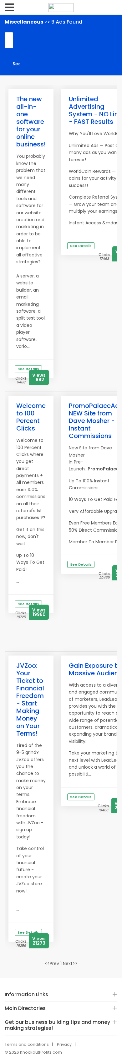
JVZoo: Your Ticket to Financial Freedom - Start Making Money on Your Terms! (30, 699)
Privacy (64, 1044)
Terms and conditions (27, 1044)
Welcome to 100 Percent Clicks (31, 417)
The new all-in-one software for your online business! (31, 122)
